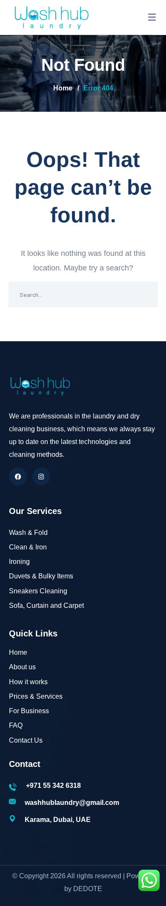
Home (62, 88)
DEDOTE (87, 888)
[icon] (18, 476)
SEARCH (145, 294)
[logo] (51, 16)
